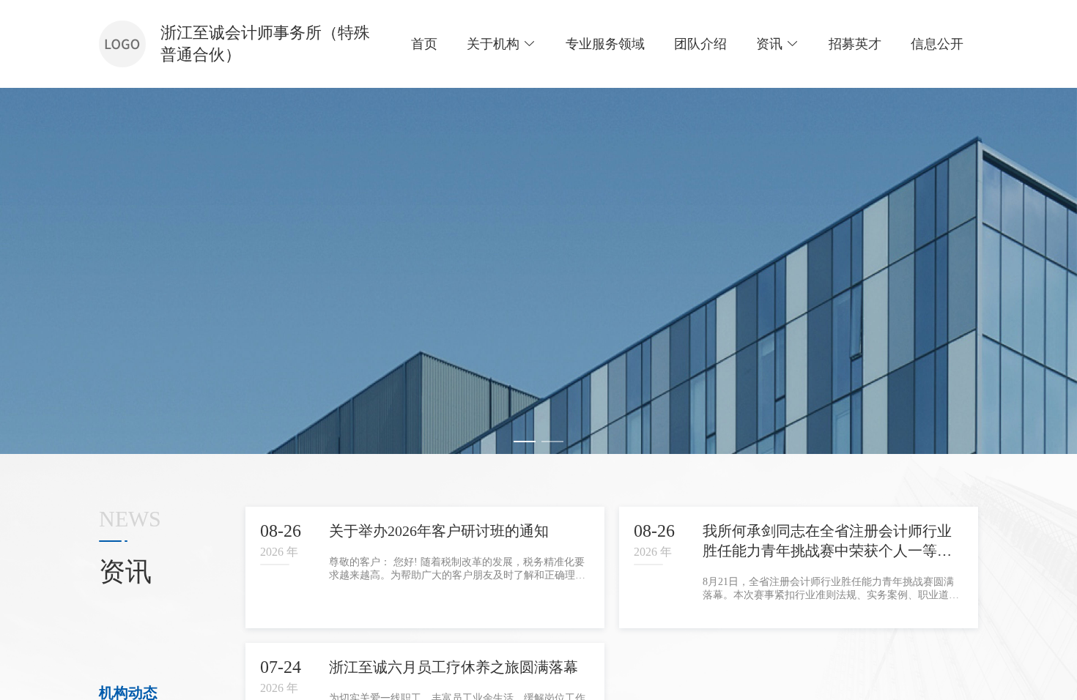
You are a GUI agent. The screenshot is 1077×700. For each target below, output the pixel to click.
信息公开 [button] (937, 44)
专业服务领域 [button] (605, 44)
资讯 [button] (769, 44)
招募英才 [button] (855, 44)
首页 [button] (424, 44)
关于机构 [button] (493, 44)
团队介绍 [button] (700, 44)
